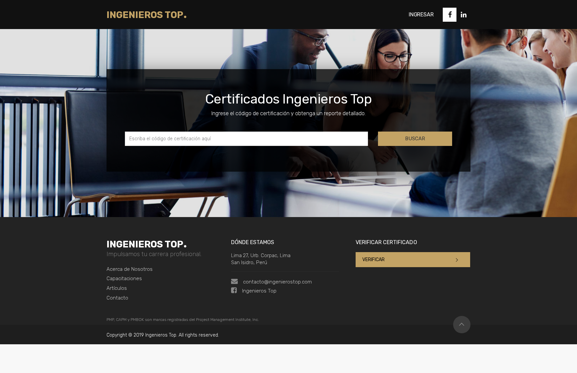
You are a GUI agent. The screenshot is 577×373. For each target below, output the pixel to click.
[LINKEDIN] (463, 15)
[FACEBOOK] (450, 15)
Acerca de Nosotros (130, 269)
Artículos (117, 288)
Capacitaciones (124, 278)
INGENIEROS (147, 14)
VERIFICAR (373, 259)
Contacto (117, 298)
